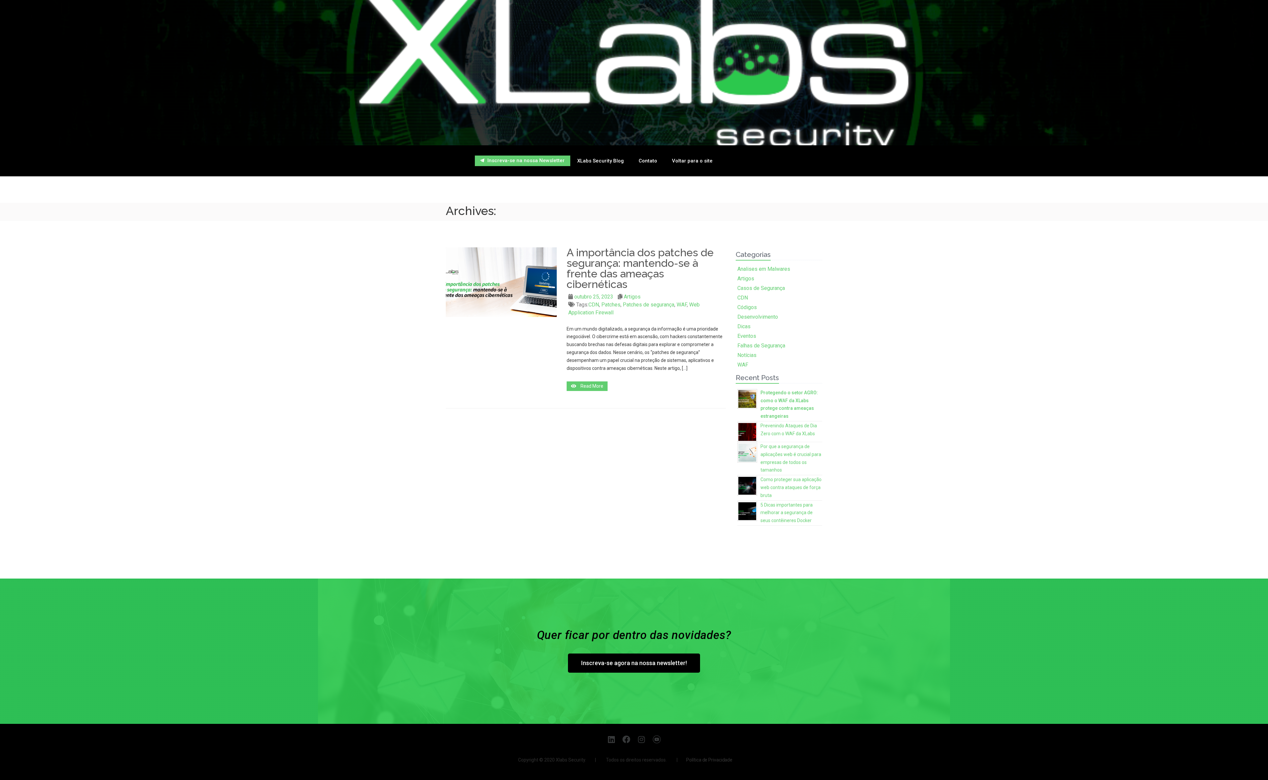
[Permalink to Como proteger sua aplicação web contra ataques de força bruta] (747, 485)
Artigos (632, 297)
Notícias (747, 355)
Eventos (746, 336)
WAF (682, 304)
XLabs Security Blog (600, 161)
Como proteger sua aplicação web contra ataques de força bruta (791, 487)
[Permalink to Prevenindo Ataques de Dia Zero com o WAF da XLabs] (747, 431)
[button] (523, 160)
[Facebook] (626, 739)
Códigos (747, 307)
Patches (610, 304)
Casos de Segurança (761, 288)
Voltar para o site (692, 161)
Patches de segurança (648, 304)
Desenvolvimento (757, 317)
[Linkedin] (611, 739)
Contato (648, 161)
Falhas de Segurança (761, 345)
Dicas (744, 326)
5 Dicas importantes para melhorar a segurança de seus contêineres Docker (786, 512)
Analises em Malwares (763, 269)
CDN (593, 304)
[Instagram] (642, 739)
